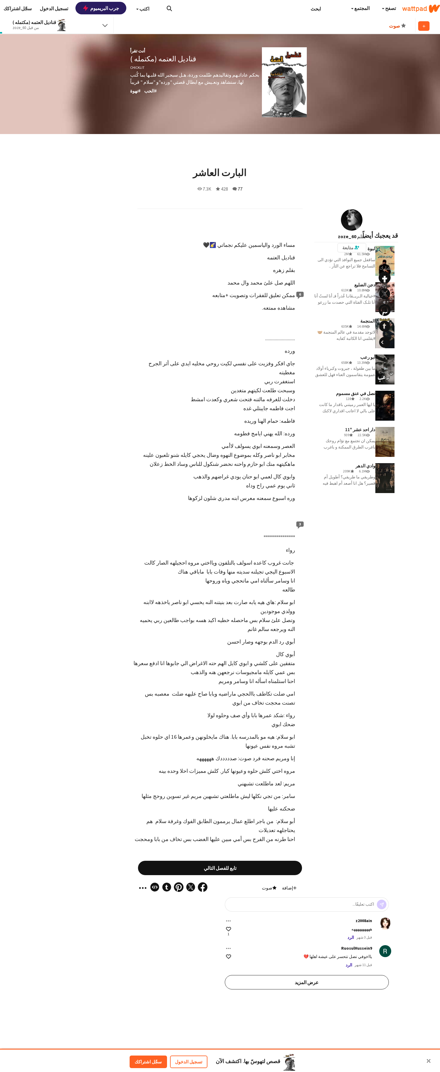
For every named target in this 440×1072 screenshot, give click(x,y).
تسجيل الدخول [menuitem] (54, 8)
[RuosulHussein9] (385, 951)
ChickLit (137, 67)
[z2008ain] (385, 924)
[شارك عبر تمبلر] (385, 326)
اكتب (144, 9)
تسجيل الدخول (188, 1062)
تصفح (390, 8)
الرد (351, 937)
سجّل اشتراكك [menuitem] (18, 8)
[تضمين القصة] (385, 342)
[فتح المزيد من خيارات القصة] (385, 358)
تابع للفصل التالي (220, 868)
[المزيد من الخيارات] (228, 921)
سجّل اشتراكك (148, 1062)
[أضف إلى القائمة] (424, 26)
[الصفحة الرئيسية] (421, 9)
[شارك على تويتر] (385, 294)
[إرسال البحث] (169, 8)
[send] (381, 904)
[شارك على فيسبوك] (385, 278)
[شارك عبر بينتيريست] (385, 310)
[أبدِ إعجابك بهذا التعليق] (228, 929)
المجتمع (361, 8)
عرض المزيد (307, 982)
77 (240, 189)
